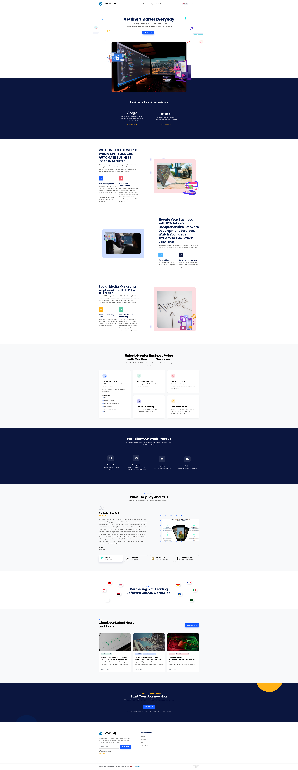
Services (145, 4)
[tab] (111, 558)
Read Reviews (131, 125)
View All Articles (192, 625)
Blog (152, 4)
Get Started (148, 32)
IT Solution (136, 766)
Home (139, 4)
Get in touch (149, 707)
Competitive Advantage (149, 653)
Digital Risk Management (182, 653)
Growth (103, 653)
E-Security (172, 653)
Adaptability (138, 653)
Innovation (109, 653)
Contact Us (159, 4)
